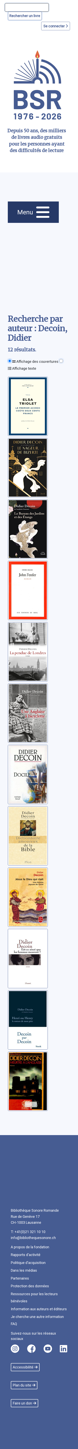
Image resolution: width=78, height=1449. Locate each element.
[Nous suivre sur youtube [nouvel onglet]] (48, 1348)
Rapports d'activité (25, 1255)
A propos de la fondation (30, 1247)
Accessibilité (23, 1367)
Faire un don (22, 1403)
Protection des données (30, 1286)
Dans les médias (24, 1270)
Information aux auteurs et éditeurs (39, 1309)
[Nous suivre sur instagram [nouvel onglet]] (15, 1348)
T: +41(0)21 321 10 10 (28, 1232)
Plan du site (22, 1385)
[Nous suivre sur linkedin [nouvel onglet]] (63, 1348)
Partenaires (20, 1278)
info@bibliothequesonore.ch (33, 1238)
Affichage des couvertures (37, 361)
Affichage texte (23, 368)
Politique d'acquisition (28, 1263)
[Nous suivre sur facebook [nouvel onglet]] (31, 1348)
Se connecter (54, 26)
